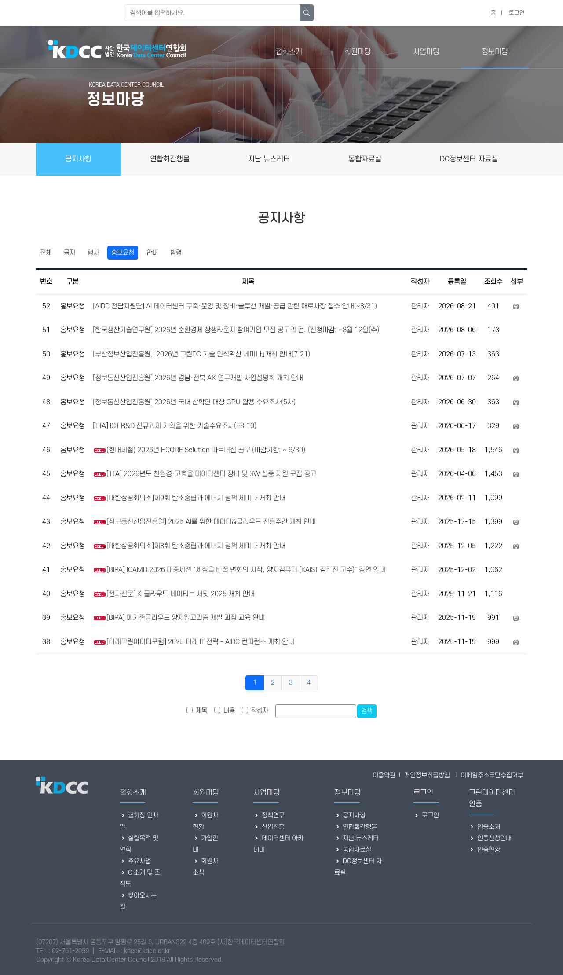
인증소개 (487, 827)
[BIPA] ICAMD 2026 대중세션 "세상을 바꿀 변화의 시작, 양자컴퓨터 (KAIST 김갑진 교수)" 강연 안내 (245, 570)
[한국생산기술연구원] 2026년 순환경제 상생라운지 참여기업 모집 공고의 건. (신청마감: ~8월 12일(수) (236, 330)
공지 (69, 253)
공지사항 (353, 815)
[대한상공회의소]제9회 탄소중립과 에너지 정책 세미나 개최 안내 (195, 498)
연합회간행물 (359, 827)
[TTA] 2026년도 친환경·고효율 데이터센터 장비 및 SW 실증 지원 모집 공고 (211, 474)
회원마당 (357, 52)
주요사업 (138, 861)
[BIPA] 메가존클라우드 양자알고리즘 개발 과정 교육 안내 (185, 618)
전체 (45, 253)
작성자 (259, 711)
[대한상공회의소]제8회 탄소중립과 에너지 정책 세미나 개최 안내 (195, 546)
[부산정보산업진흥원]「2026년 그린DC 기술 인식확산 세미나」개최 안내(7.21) (201, 354)
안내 (152, 253)
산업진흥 (272, 827)
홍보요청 (122, 253)
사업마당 (426, 52)
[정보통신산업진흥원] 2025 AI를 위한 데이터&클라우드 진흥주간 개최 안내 (211, 522)
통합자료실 (356, 850)
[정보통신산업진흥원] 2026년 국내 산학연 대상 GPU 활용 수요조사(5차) (194, 402)
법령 (176, 253)
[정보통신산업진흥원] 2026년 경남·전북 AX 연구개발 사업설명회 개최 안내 (198, 378)
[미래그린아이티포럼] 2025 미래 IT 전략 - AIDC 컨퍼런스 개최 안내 (200, 642)
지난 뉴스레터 (360, 838)
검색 (367, 711)
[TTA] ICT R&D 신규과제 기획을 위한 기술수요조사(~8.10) (174, 426)
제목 (201, 711)
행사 (93, 253)
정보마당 (495, 52)
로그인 (517, 13)
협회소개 (289, 52)
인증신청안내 (493, 838)
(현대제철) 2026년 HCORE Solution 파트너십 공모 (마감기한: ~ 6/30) (205, 450)
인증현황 (487, 850)
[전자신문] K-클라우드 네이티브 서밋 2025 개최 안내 (180, 594)
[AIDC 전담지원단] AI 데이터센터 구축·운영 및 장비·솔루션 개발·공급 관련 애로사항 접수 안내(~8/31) (235, 306)
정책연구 (272, 815)
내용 (229, 711)
